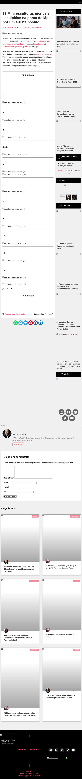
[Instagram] (61, 412)
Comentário (9, 478)
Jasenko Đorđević (44, 54)
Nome (7, 483)
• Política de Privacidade (29, 773)
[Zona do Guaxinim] (74, 197)
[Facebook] (68, 412)
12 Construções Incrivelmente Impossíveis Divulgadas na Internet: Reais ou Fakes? (18, 638)
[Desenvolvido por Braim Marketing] (71, 759)
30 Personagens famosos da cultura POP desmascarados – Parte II (67, 286)
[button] (15, 322)
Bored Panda (7, 289)
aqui (68, 173)
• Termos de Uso (29, 771)
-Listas (17, 314)
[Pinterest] (75, 412)
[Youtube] (72, 418)
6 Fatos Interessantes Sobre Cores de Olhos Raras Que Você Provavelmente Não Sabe (19, 569)
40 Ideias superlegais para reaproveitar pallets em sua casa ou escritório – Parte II (20, 715)
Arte (23, 314)
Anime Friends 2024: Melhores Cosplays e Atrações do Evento (65, 148)
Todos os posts (18, 444)
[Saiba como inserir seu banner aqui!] (62, 197)
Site (5, 492)
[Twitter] (65, 418)
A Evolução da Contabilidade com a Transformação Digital (65, 114)
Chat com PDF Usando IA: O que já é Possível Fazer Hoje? (67, 44)
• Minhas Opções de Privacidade (29, 776)
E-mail (7, 487)
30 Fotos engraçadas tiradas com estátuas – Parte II (66, 246)
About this (60, 171)
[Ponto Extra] (68, 197)
